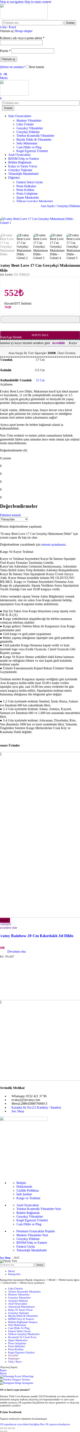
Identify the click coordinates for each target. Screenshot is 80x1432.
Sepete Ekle (40, 335)
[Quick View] (5, 951)
